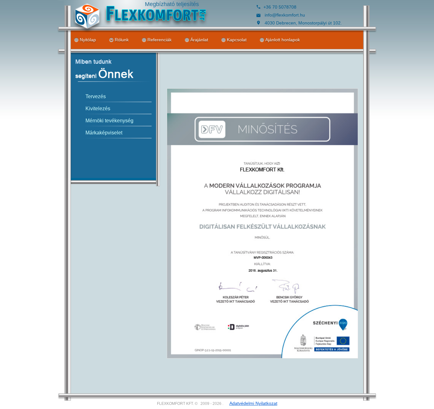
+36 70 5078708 (279, 7)
